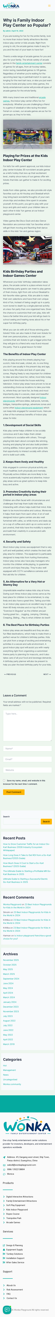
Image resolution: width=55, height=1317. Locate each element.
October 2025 (9, 965)
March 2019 (9, 1044)
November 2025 (11, 960)
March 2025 (9, 974)
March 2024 (9, 997)
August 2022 (9, 1020)
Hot (5, 1065)
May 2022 (8, 1035)
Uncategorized (10, 1079)
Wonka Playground (12, 904)
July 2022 (8, 1025)
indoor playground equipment (29, 407)
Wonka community (12, 1084)
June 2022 (8, 1030)
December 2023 (10, 1007)
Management (9, 1070)
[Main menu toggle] (49, 5)
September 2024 (11, 978)
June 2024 (8, 983)
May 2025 (8, 969)
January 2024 (9, 1002)
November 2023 (11, 1011)
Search (6, 816)
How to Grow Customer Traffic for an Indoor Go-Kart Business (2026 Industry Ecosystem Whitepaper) (26, 847)
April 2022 (8, 1039)
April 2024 (8, 993)
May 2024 (8, 988)
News (6, 1075)
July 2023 (8, 1016)
